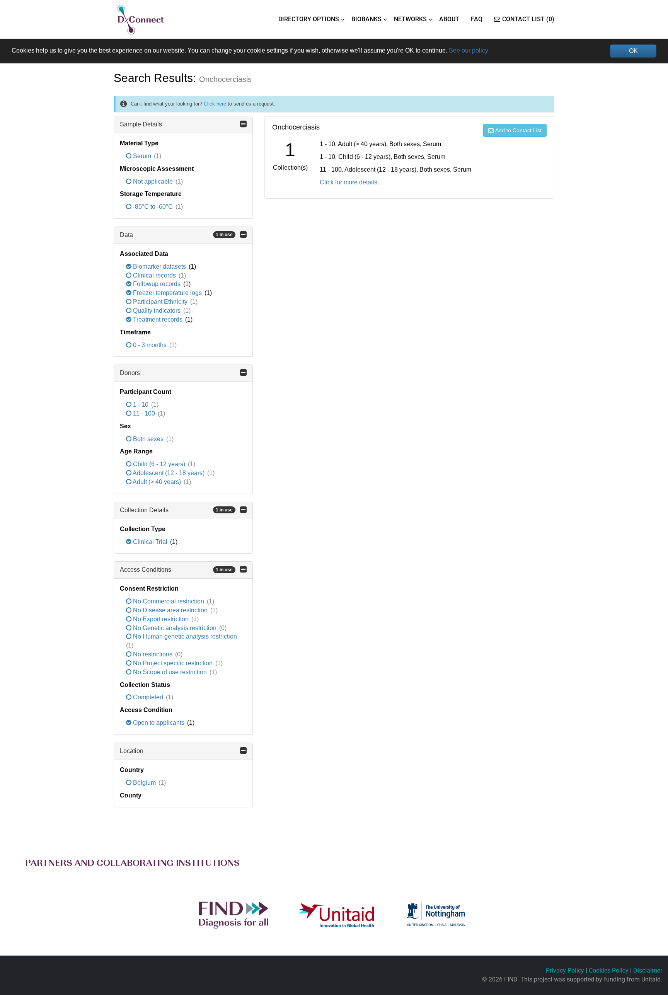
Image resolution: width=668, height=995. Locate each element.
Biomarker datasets (159, 266)
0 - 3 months (149, 345)
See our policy (468, 50)
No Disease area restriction (170, 610)
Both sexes (148, 439)
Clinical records (154, 275)
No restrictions (152, 654)
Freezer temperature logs (167, 293)
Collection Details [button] (176, 510)
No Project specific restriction (172, 663)
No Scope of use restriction (169, 672)
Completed (148, 697)
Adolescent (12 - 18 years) (168, 473)
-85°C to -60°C (152, 206)
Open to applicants (158, 722)
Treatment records (157, 319)
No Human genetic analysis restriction (184, 636)
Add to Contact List (518, 130)
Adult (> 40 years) (156, 482)
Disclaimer (647, 970)
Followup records (156, 284)
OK (633, 51)
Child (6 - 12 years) (159, 464)
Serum (142, 156)
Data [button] (176, 235)
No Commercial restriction (168, 601)
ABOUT (449, 19)
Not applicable (152, 181)
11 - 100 (144, 413)
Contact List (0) (528, 19)
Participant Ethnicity (160, 301)
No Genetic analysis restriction (174, 628)
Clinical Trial (150, 541)
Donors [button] (130, 373)
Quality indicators (156, 310)
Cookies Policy (609, 970)
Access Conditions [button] (176, 569)
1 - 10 (140, 404)
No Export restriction (160, 619)
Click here (215, 104)
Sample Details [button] (141, 124)
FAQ (476, 19)
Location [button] (131, 751)
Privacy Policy (565, 970)
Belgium (144, 782)
